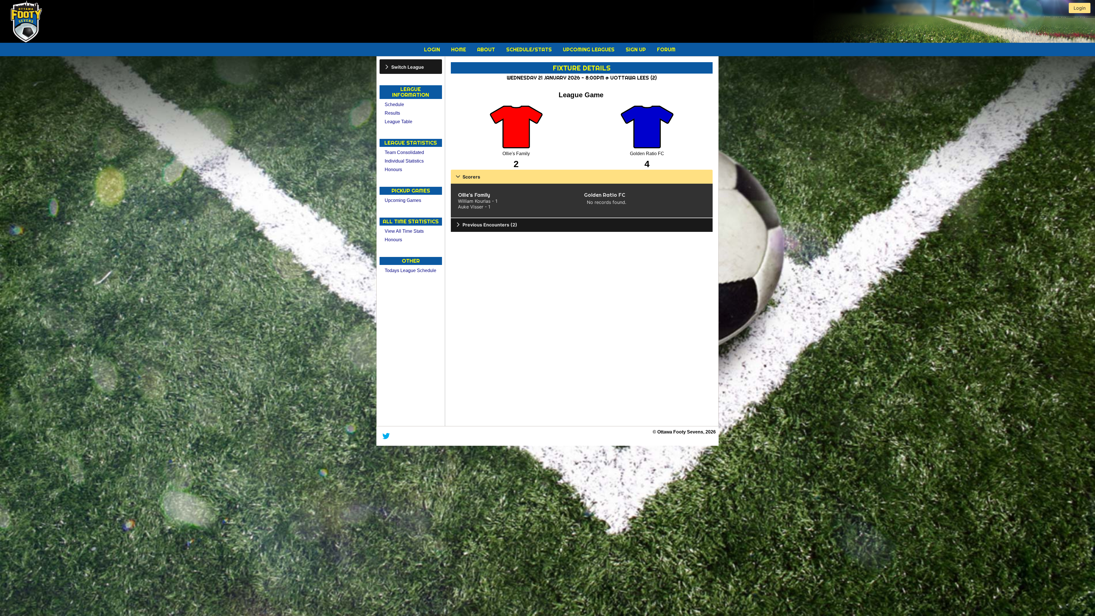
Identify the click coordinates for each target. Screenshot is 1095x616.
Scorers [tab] (471, 177)
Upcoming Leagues (589, 49)
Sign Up (636, 49)
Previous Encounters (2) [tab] (490, 225)
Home (459, 49)
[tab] (411, 66)
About (486, 49)
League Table (398, 121)
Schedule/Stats (529, 49)
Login (432, 49)
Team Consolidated (404, 152)
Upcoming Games (403, 200)
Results (392, 113)
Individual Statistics (404, 161)
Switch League (407, 67)
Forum (666, 49)
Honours (393, 169)
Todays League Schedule (410, 270)
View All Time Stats (404, 231)
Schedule (394, 104)
